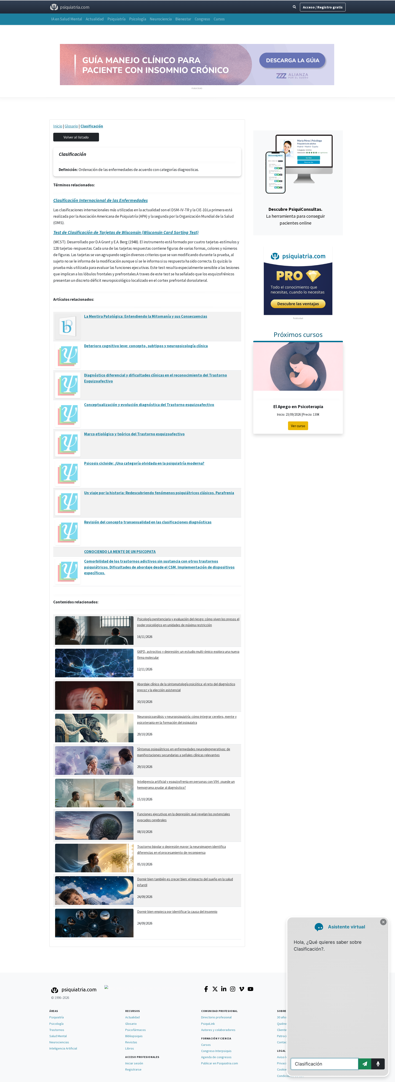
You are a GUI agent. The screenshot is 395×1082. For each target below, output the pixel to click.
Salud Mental (58, 1036)
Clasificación (91, 126)
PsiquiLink (208, 1024)
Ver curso (298, 425)
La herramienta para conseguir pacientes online (295, 216)
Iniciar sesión (134, 1063)
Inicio (57, 126)
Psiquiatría (116, 19)
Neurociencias (59, 1042)
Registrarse (133, 1069)
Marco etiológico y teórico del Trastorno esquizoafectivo (134, 434)
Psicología (137, 19)
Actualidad (95, 19)
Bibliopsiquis (134, 1036)
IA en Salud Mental (66, 19)
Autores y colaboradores (218, 1030)
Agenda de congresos (216, 1057)
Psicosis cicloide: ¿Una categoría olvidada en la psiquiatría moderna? (144, 463)
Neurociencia (161, 19)
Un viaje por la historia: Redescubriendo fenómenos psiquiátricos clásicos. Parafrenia (159, 492)
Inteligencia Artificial (63, 1048)
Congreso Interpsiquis (216, 1051)
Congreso (202, 19)
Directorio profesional (216, 1017)
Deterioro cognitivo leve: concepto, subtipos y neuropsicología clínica (146, 345)
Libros (129, 1048)
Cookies (282, 1069)
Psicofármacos (135, 1030)
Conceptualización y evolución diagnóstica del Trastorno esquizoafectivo (149, 404)
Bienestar (183, 19)
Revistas (131, 1042)
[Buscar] (294, 7)
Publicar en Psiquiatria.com (219, 1063)
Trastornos (56, 1030)
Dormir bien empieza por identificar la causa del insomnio (177, 911)
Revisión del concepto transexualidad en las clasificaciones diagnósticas (147, 522)
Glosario (71, 126)
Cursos (219, 19)
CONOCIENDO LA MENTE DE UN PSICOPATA (120, 551)
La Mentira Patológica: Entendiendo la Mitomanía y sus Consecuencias (145, 316)
